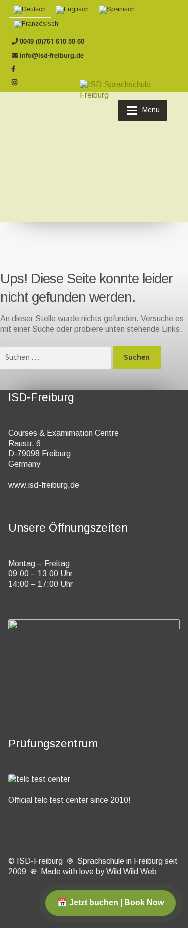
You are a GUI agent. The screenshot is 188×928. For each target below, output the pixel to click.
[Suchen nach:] (56, 357)
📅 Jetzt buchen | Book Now (110, 902)
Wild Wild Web (131, 871)
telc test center (61, 800)
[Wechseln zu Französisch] (36, 24)
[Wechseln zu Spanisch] (117, 10)
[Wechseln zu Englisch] (72, 10)
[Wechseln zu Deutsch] (30, 10)
